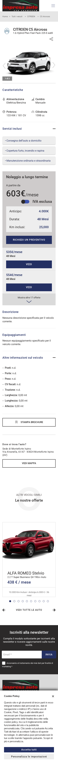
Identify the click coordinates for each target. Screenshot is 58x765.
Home (5, 16)
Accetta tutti (29, 749)
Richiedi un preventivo (29, 239)
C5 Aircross (45, 16)
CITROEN (31, 16)
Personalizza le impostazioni (29, 756)
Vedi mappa (29, 463)
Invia (49, 654)
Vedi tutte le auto (29, 609)
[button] (10, 601)
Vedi (29, 264)
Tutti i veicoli (17, 16)
